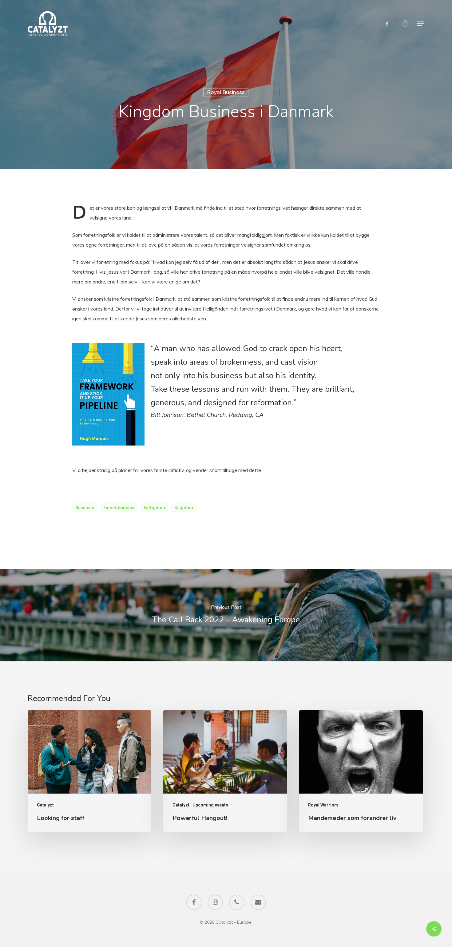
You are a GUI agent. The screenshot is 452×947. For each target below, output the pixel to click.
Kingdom (183, 507)
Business (84, 507)
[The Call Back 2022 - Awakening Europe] (226, 615)
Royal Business (226, 92)
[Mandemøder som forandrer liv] (360, 771)
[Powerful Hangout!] (225, 771)
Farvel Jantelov (118, 507)
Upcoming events (210, 804)
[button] (420, 23)
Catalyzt (45, 804)
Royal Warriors (323, 804)
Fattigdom (154, 507)
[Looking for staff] (89, 771)
